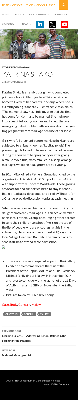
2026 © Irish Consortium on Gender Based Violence (33, 380)
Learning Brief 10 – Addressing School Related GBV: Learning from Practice (34, 335)
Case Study (9, 304)
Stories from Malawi (16, 67)
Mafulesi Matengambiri (16, 353)
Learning (59, 14)
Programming (37, 14)
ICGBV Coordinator (61, 384)
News (25, 24)
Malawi (36, 304)
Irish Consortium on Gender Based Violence (30, 5)
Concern (24, 304)
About (17, 14)
